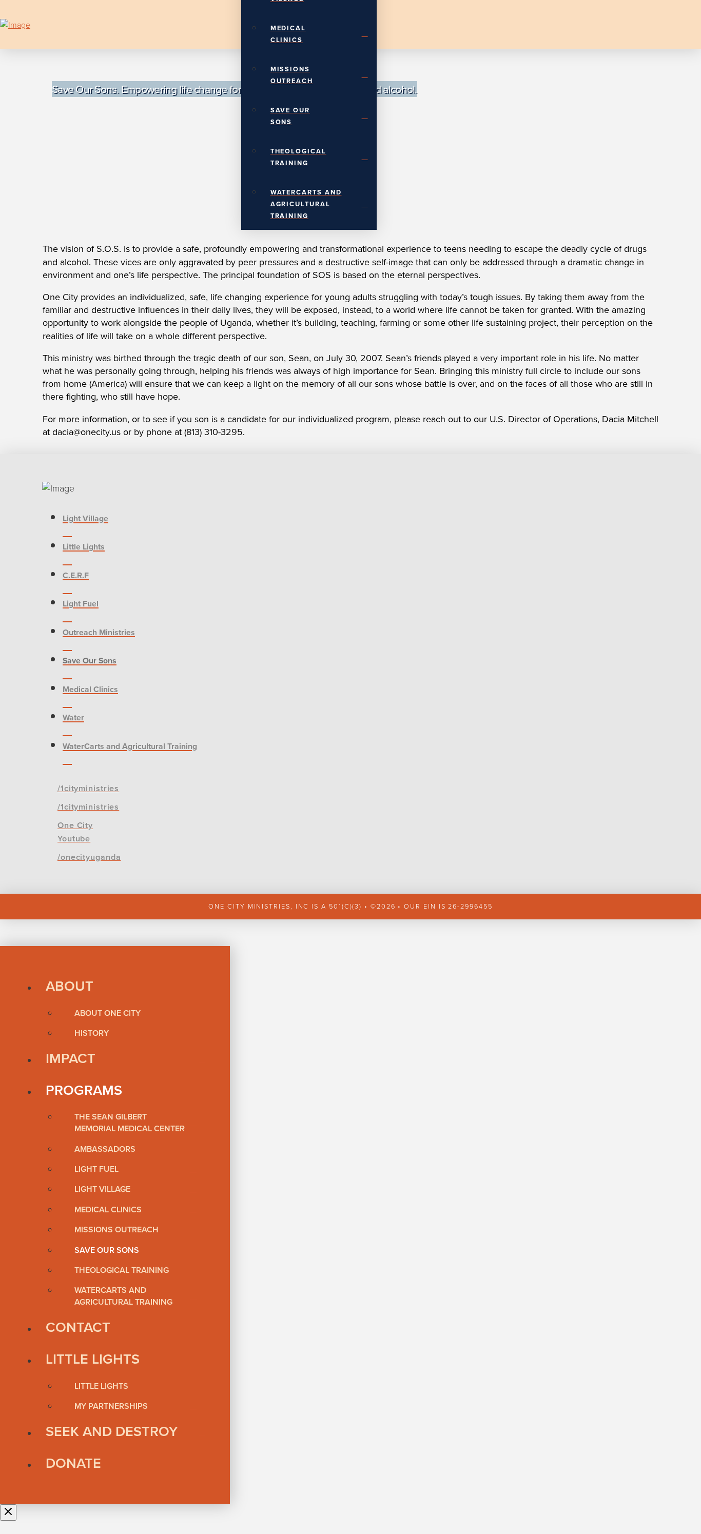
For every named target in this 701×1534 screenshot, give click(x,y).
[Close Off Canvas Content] (8, 1512)
